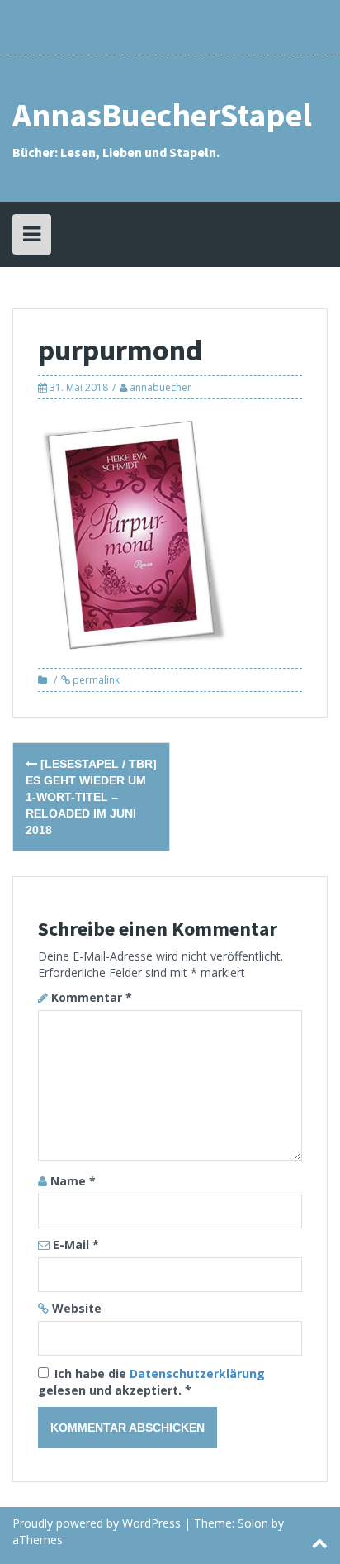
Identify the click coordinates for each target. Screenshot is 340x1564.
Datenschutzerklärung (197, 1373)
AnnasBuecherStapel (162, 115)
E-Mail (76, 1244)
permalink (95, 680)
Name (73, 1181)
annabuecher (160, 387)
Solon (253, 1523)
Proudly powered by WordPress (96, 1523)
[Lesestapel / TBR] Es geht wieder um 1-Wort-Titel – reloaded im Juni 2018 (91, 797)
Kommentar (91, 997)
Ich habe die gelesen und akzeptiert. (151, 1382)
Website (77, 1308)
